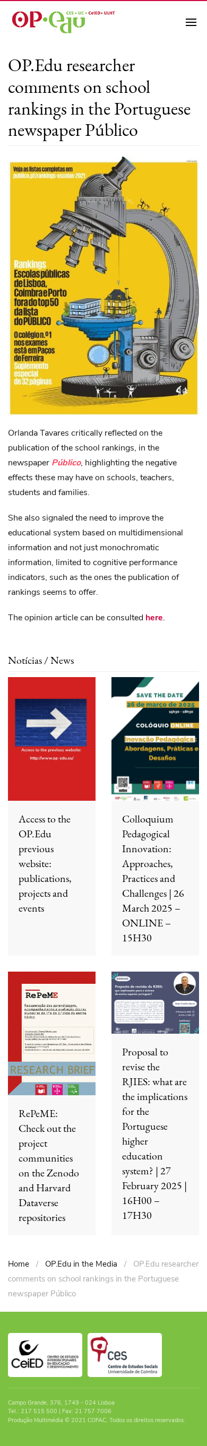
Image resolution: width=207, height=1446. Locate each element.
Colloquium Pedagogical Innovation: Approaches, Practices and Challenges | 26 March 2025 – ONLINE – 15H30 (153, 878)
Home (18, 1264)
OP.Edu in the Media (81, 1264)
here (154, 618)
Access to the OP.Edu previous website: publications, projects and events (45, 863)
